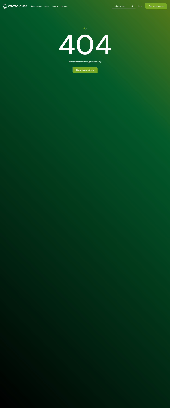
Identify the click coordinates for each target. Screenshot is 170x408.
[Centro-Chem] (15, 6)
